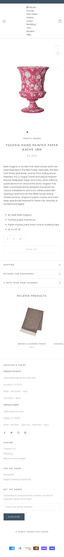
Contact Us (9, 448)
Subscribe (14, 517)
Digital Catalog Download (17, 479)
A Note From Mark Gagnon (20, 282)
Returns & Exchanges (15, 458)
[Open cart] (60, 21)
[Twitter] (11, 432)
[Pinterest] (25, 432)
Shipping (9, 264)
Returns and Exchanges (19, 273)
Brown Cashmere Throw (32, 344)
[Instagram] (18, 432)
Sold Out (32, 249)
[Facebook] (5, 432)
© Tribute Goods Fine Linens (32, 532)
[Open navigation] (4, 21)
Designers (9, 474)
